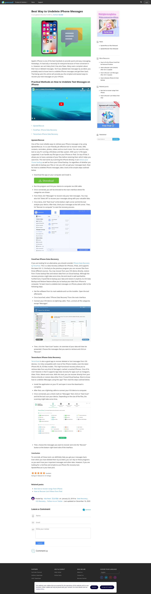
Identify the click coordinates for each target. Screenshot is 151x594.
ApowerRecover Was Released (109, 49)
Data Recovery (82, 498)
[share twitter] (106, 577)
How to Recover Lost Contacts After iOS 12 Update (109, 68)
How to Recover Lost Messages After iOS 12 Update (109, 74)
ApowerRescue (38, 126)
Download (48, 180)
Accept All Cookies (107, 587)
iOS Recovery (40, 501)
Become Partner (82, 578)
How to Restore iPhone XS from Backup (110, 79)
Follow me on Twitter (55, 501)
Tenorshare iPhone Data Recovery (45, 134)
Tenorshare (35, 361)
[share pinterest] (110, 577)
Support (40, 2)
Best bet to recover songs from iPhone (48, 489)
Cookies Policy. (40, 589)
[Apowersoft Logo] (7, 2)
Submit (40, 543)
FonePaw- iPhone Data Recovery (45, 130)
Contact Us (80, 575)
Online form (57, 575)
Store (33, 2)
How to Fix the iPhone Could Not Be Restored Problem (110, 63)
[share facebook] (101, 577)
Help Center (57, 572)
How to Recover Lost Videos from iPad (48, 491)
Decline (94, 587)
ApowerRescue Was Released (109, 45)
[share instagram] (115, 577)
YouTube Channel (36, 572)
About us (79, 572)
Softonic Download (36, 575)
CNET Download (36, 578)
